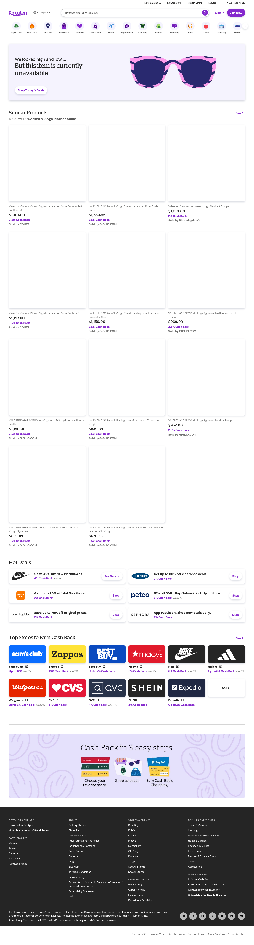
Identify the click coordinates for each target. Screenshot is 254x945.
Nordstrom (134, 845)
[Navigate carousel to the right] (245, 26)
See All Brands (136, 866)
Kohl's (131, 830)
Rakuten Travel (196, 934)
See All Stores (136, 871)
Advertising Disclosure (22, 920)
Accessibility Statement (82, 891)
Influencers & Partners (82, 845)
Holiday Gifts (135, 894)
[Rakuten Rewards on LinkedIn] (241, 916)
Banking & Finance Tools (202, 856)
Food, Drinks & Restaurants (203, 835)
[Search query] (205, 13)
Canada (13, 842)
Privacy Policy (77, 877)
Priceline (133, 856)
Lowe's (132, 835)
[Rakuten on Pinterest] (231, 916)
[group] (47, 175)
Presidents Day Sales (140, 900)
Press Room (76, 851)
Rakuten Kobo (176, 934)
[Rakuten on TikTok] (193, 916)
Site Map (74, 866)
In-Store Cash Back (199, 879)
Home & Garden (197, 840)
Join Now (236, 12)
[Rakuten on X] (212, 916)
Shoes (191, 861)
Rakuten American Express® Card (207, 884)
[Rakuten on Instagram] (183, 916)
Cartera (13, 853)
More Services (216, 934)
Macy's (132, 840)
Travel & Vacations (198, 825)
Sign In (219, 12)
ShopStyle (15, 858)
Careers (73, 856)
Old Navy (133, 851)
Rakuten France (18, 863)
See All (240, 113)
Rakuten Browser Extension (204, 889)
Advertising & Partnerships (84, 840)
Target (132, 861)
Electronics (194, 851)
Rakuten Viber (157, 934)
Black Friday (135, 884)
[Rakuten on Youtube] (222, 916)
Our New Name (77, 835)
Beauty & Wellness (198, 845)
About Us (74, 830)
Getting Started (77, 825)
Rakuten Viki (139, 934)
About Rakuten (236, 934)
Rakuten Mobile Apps (21, 825)
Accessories (195, 866)
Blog (71, 861)
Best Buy (133, 825)
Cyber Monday (136, 889)
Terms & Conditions (80, 871)
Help (71, 896)
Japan (12, 848)
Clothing (192, 830)
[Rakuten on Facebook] (202, 916)
